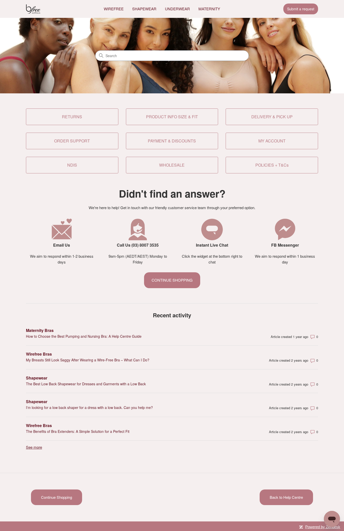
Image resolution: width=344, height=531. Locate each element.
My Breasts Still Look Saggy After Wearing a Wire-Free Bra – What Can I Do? (87, 359)
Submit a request (300, 8)
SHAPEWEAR (144, 8)
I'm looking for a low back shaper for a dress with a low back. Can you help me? (89, 407)
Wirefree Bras (39, 354)
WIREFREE (114, 8)
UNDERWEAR (177, 8)
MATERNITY (209, 8)
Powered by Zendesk (322, 527)
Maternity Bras (40, 330)
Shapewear (36, 378)
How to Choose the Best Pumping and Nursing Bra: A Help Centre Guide (84, 336)
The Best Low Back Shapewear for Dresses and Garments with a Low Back (86, 383)
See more (34, 447)
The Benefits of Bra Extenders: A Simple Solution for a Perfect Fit (77, 431)
